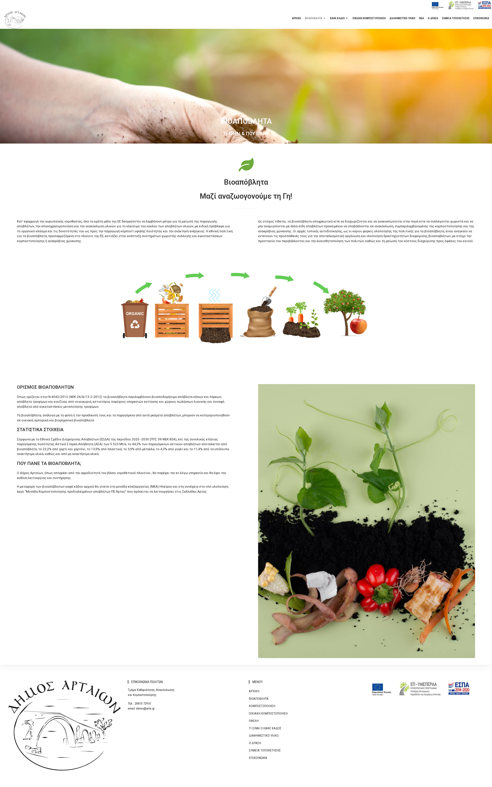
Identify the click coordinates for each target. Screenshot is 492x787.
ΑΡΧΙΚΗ (254, 691)
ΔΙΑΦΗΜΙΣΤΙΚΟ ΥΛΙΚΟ (264, 735)
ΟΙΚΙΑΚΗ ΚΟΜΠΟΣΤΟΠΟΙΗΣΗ (268, 713)
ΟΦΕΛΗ (253, 721)
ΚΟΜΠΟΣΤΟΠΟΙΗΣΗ (262, 706)
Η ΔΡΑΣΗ (255, 743)
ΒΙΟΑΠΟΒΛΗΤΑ (258, 699)
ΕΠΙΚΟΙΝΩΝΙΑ (258, 758)
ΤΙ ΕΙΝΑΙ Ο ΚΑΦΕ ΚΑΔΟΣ (265, 728)
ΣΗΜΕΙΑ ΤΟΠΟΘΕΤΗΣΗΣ (265, 750)
